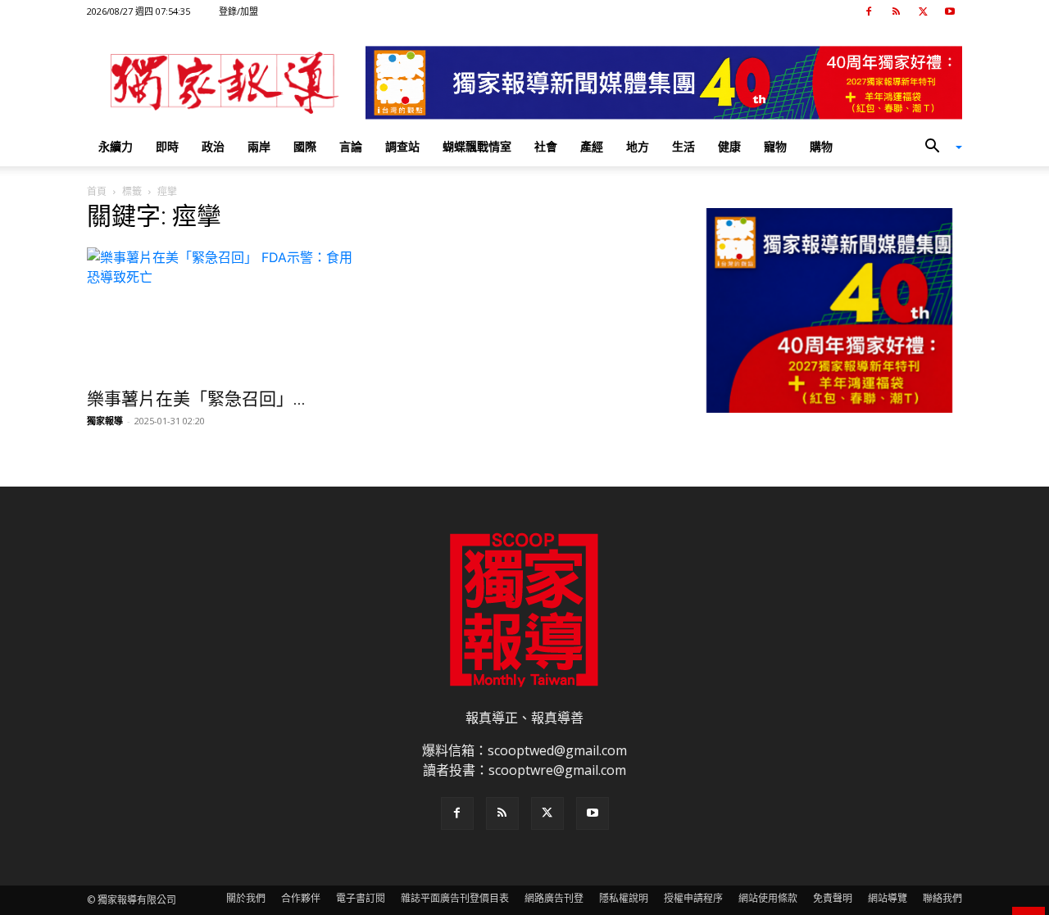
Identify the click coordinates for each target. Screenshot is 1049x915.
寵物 (775, 146)
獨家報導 (105, 420)
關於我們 (246, 898)
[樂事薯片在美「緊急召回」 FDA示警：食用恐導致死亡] (219, 312)
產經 (591, 146)
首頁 (97, 191)
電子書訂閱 (360, 898)
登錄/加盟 (238, 11)
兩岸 (258, 146)
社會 (545, 146)
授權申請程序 (693, 898)
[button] (937, 147)
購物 (821, 146)
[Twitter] (922, 11)
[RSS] (895, 11)
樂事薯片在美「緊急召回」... (196, 399)
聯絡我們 (942, 898)
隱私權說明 (623, 898)
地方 (637, 146)
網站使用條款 (767, 898)
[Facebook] (868, 11)
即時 (167, 146)
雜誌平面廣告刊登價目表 (455, 898)
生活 (683, 146)
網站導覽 (887, 898)
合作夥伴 (300, 898)
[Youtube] (950, 11)
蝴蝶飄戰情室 (477, 146)
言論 (350, 146)
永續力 (115, 146)
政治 (213, 146)
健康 (729, 146)
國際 (304, 146)
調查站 (402, 146)
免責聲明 (832, 898)
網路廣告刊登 (554, 898)
